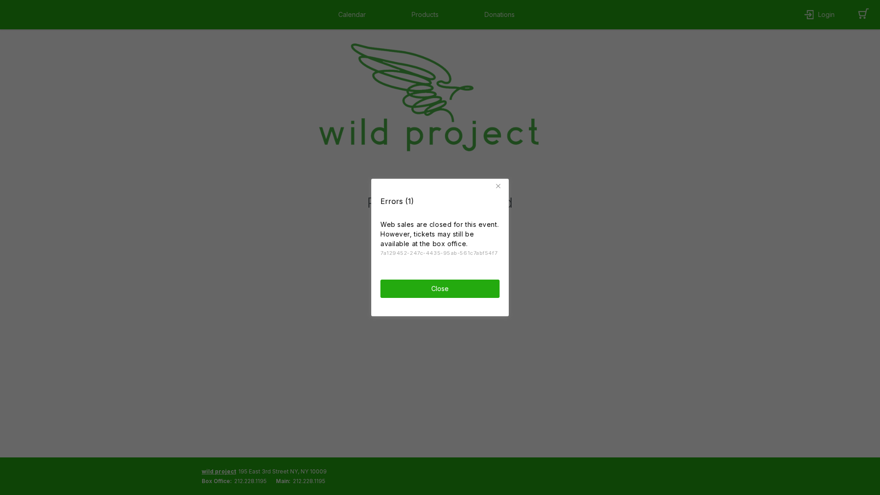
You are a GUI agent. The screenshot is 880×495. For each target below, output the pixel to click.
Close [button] (440, 288)
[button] (499, 186)
